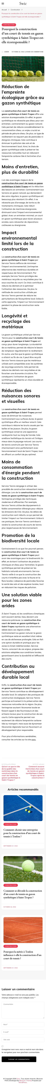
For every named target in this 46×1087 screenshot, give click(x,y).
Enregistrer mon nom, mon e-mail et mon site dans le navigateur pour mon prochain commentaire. (22, 1050)
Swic (23, 3)
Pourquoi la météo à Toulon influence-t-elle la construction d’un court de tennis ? (22, 955)
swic (33, 739)
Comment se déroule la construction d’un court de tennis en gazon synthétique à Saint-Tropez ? (22, 894)
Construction (8, 24)
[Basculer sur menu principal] (3, 3)
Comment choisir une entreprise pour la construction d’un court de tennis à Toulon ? (21, 833)
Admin (6, 52)
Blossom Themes (25, 1081)
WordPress (23, 1082)
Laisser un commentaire (34, 52)
